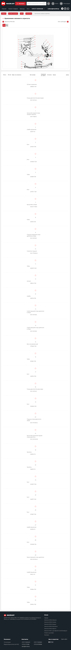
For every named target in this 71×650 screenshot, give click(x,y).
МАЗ (22, 13)
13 (34, 39)
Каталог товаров (13, 8)
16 (34, 46)
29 (21, 66)
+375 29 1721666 (25, 644)
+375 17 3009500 (38, 642)
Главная (4, 8)
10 (18, 39)
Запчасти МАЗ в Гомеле (50, 622)
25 (49, 59)
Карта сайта (64, 639)
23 (52, 54)
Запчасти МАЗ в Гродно (50, 624)
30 (21, 64)
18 (47, 42)
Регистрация (66, 3)
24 (52, 56)
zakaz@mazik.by (26, 646)
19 (49, 43)
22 (52, 52)
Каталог (21, 3)
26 (38, 57)
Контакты (46, 635)
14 (34, 41)
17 (46, 40)
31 (21, 61)
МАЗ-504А (28, 13)
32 (43, 55)
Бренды (22, 8)
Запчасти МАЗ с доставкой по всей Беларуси (55, 630)
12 (34, 37)
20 (51, 46)
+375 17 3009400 (26, 642)
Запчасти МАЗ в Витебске (50, 626)
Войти (56, 3)
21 (52, 50)
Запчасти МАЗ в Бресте (50, 628)
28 (21, 68)
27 (38, 58)
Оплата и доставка (49, 632)
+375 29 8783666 (38, 644)
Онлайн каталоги (13, 13)
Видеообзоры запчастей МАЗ (11, 644)
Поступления (7, 642)
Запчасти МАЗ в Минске (50, 620)
